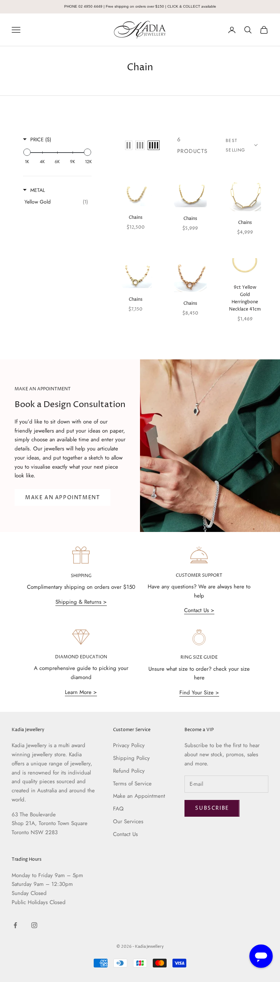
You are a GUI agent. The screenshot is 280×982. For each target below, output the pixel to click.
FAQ (118, 809)
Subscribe (212, 808)
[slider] (27, 152)
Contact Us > (199, 610)
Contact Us (125, 834)
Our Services (128, 821)
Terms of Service (132, 784)
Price (40, 139)
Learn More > (81, 692)
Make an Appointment (139, 796)
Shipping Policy (131, 758)
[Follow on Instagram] (34, 925)
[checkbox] (56, 201)
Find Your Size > (199, 693)
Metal (37, 190)
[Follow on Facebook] (15, 925)
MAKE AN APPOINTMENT (62, 497)
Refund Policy (129, 771)
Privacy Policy (129, 745)
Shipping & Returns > (81, 602)
